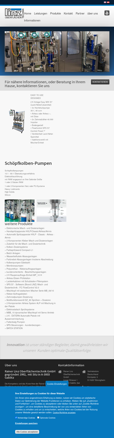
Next (107, 51)
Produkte (55, 13)
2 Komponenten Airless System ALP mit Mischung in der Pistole (30, 305)
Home (27, 13)
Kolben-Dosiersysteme (17, 246)
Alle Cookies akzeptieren (27, 432)
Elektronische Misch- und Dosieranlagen (25, 228)
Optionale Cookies (48, 417)
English (105, 2)
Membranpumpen (15, 265)
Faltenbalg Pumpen (16, 321)
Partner (80, 13)
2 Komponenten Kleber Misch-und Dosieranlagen (30, 240)
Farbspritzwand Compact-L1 (20, 249)
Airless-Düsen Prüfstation (18, 278)
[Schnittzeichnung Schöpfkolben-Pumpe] (51, 210)
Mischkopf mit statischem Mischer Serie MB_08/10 (30, 290)
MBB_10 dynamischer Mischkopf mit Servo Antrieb (30, 312)
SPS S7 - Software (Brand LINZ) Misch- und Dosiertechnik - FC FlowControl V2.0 (26, 286)
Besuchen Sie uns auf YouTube (106, 12)
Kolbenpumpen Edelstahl (18, 262)
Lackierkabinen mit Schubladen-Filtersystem (27, 281)
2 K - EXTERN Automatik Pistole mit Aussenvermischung (22, 317)
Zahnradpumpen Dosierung (20, 296)
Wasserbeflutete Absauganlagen (22, 256)
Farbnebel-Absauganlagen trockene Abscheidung (30, 259)
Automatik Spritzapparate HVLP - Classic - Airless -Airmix (29, 236)
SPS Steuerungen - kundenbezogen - (24, 325)
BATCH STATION (15, 328)
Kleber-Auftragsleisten (17, 293)
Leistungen (40, 13)
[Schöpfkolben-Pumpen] (19, 210)
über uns (92, 13)
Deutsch (108, 2)
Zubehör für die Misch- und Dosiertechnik (26, 243)
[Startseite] (12, 13)
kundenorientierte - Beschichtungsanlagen (26, 271)
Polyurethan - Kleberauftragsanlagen (24, 268)
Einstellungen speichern (26, 423)
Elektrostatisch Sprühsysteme (20, 309)
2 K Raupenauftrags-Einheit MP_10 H (24, 274)
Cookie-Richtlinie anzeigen (64, 412)
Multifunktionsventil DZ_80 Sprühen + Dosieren (29, 300)
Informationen (32, 20)
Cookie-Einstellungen (57, 383)
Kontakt (68, 13)
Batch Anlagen (13, 253)
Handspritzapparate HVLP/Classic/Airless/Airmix (29, 231)
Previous (7, 51)
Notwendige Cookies (26, 417)
